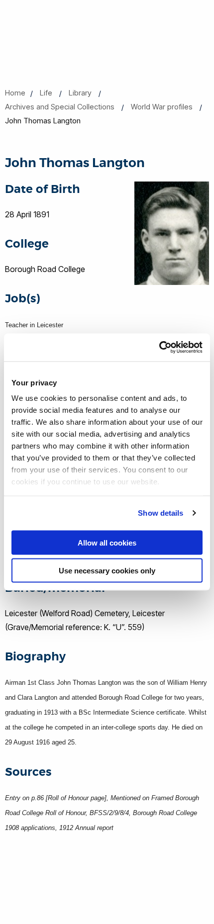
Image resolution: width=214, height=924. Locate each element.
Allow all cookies (107, 542)
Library (80, 92)
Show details (160, 513)
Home (15, 92)
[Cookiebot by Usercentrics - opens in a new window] (159, 347)
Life (46, 92)
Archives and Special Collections (59, 106)
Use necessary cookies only (107, 570)
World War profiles (162, 106)
